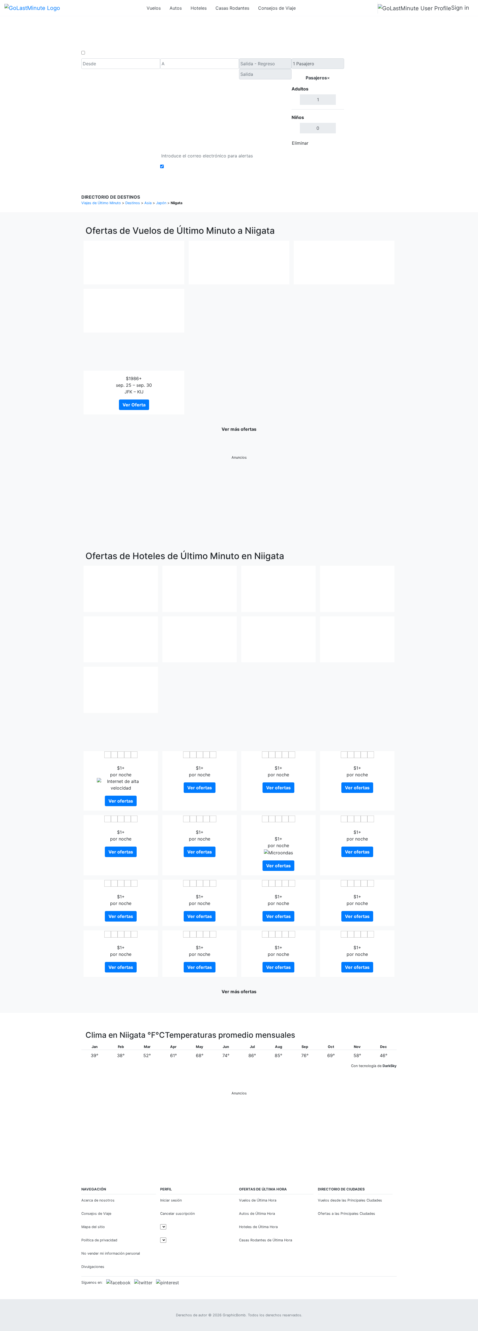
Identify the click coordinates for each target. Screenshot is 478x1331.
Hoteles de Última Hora (258, 1227)
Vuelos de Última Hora (257, 1200)
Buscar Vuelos (370, 103)
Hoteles (199, 8)
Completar (329, 143)
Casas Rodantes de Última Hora (265, 1240)
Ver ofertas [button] (120, 801)
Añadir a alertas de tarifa (191, 166)
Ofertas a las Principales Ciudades (346, 1213)
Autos (176, 8)
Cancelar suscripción (177, 1213)
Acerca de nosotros (98, 1200)
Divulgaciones (92, 1267)
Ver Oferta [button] (134, 405)
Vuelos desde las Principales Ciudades (350, 1200)
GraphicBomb (234, 1315)
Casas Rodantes (232, 8)
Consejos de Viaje (277, 8)
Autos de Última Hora (257, 1213)
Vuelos (154, 8)
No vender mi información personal (110, 1253)
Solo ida (94, 53)
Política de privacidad (99, 1240)
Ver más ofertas (239, 429)
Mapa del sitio (93, 1227)
